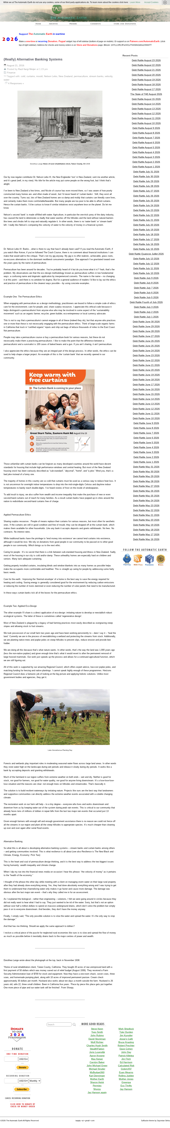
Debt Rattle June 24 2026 (146, 350)
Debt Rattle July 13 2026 (146, 258)
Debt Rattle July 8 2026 (146, 283)
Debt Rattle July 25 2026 (146, 200)
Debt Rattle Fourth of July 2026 (146, 302)
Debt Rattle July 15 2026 (146, 249)
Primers (73, 23)
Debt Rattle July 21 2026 (146, 220)
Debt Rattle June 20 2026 (146, 370)
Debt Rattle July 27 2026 (146, 191)
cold (23, 76)
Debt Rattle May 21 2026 (146, 515)
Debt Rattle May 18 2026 (146, 529)
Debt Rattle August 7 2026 (146, 137)
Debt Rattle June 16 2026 (146, 389)
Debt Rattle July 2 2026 (146, 312)
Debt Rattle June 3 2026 (146, 452)
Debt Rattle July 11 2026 (146, 268)
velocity (108, 76)
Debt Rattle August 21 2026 (146, 70)
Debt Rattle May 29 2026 (146, 476)
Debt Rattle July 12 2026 (146, 263)
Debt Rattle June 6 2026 (146, 437)
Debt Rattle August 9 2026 (146, 128)
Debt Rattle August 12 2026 (146, 113)
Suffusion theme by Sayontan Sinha (155, 1121)
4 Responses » (16, 83)
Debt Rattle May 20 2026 (146, 520)
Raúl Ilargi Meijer (27, 69)
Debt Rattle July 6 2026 (146, 292)
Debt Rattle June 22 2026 (146, 360)
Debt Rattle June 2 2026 (146, 457)
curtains (31, 76)
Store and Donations (121, 23)
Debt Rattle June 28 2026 (146, 331)
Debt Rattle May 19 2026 (146, 525)
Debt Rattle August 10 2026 (146, 123)
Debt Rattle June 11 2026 (146, 413)
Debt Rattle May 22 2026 (146, 510)
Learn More (135, 2)
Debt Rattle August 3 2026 (146, 157)
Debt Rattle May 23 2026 (146, 505)
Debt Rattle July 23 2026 (146, 210)
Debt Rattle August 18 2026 (146, 84)
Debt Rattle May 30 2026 (146, 471)
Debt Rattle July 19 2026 (146, 229)
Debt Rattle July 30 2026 (146, 176)
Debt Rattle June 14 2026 (146, 399)
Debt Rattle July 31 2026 (146, 171)
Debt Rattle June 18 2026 (146, 379)
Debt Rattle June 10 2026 (146, 418)
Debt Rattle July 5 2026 (146, 297)
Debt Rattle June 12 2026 (146, 408)
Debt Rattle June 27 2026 (146, 336)
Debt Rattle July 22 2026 (146, 215)
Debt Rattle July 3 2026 (146, 307)
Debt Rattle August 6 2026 (146, 142)
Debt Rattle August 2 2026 (146, 162)
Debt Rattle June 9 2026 (146, 423)
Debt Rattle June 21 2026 (146, 365)
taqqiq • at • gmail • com (85, 1121)
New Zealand (66, 76)
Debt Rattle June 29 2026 (146, 326)
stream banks (96, 76)
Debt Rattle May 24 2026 (146, 500)
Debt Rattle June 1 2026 (146, 462)
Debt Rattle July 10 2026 (146, 273)
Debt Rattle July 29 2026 (146, 181)
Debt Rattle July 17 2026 (146, 239)
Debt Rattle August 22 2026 (146, 65)
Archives (53, 23)
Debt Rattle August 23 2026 (146, 60)
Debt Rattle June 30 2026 (146, 321)
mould (39, 76)
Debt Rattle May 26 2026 (146, 491)
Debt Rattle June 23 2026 (146, 355)
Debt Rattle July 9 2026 (146, 278)
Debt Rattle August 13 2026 (146, 108)
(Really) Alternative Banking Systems (33, 59)
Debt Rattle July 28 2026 (146, 186)
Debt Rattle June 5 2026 (146, 442)
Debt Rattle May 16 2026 (146, 539)
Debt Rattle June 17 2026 (146, 384)
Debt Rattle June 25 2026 (146, 345)
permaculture (81, 76)
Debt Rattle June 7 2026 (146, 433)
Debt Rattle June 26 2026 (146, 341)
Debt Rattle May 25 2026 (146, 495)
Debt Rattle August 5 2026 (146, 147)
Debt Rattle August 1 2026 (146, 166)
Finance (11, 72)
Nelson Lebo (50, 76)
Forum (94, 23)
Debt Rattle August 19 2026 (146, 79)
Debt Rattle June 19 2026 (146, 374)
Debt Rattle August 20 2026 (146, 75)
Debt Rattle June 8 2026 (146, 428)
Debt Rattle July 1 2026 (146, 316)
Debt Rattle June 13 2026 (146, 403)
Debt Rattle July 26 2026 (146, 196)
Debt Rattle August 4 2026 (146, 152)
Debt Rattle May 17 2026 (146, 534)
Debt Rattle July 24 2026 (146, 205)
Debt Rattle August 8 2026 (146, 133)
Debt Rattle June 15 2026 (146, 394)
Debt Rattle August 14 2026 (146, 104)
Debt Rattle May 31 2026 (146, 466)
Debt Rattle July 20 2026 (146, 225)
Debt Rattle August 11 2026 (146, 118)
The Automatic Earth (38, 23)
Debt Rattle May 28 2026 (146, 481)
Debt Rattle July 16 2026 (146, 244)
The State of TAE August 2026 (146, 94)
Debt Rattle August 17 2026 (146, 89)
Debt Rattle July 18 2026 (146, 234)
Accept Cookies (151, 2)
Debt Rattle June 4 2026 (146, 447)
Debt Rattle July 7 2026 (146, 287)
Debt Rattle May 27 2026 (146, 486)
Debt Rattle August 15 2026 (146, 99)
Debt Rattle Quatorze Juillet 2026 (146, 254)
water (6, 79)
